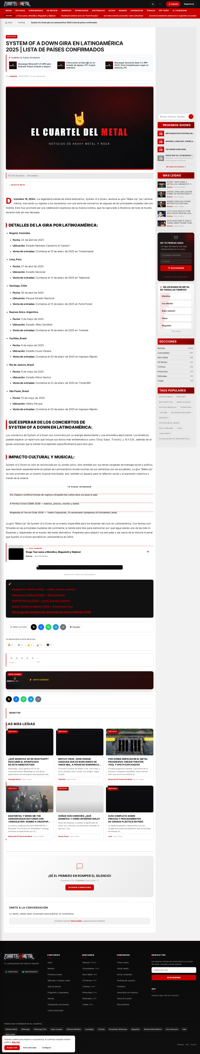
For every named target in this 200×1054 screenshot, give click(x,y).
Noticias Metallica (167, 407)
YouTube (163, 413)
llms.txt (193, 1045)
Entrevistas (81, 11)
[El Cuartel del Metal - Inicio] (17, 4)
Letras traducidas (55, 1010)
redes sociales (183, 402)
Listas (112, 11)
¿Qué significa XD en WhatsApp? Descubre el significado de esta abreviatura (28, 761)
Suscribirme (177, 268)
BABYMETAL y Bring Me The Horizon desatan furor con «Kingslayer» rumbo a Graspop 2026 (28, 818)
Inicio (9, 11)
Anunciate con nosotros (127, 992)
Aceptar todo (12, 1048)
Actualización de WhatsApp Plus (174, 439)
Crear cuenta (123, 962)
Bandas (123, 11)
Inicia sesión (76, 921)
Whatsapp (181, 397)
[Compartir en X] (34, 627)
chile (179, 428)
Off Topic (164, 11)
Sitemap (180, 1045)
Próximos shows (55, 974)
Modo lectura (20, 627)
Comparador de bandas (58, 1004)
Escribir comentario (79, 887)
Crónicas (66, 11)
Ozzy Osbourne (166, 428)
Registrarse (189, 4)
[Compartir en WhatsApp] (48, 627)
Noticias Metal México (169, 423)
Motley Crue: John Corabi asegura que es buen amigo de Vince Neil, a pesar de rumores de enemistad (79, 761)
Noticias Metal (166, 397)
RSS (187, 1045)
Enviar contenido (124, 974)
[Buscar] (160, 4)
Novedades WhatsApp (181, 413)
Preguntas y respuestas (58, 992)
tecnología (185, 407)
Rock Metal (89, 974)
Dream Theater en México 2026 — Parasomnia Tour (42, 606)
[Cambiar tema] (152, 4)
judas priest (165, 433)
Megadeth (163, 418)
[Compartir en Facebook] (41, 627)
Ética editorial (123, 1004)
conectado (38, 913)
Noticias (20, 11)
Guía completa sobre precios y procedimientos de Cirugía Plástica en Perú (125, 818)
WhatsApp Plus (166, 402)
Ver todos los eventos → (176, 167)
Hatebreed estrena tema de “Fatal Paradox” (68, 16)
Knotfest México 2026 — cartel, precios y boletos (41, 600)
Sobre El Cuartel (124, 998)
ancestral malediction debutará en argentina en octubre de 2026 (165, 16)
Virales (151, 11)
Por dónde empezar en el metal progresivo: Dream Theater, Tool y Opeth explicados (128, 761)
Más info (16, 1042)
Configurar (46, 1048)
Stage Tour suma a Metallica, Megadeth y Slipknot (22, 16)
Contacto (121, 986)
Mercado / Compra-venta (59, 980)
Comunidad (181, 11)
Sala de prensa (54, 986)
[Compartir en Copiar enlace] (63, 627)
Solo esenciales (29, 1048)
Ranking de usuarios (126, 980)
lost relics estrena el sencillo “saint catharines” (112, 16)
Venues (51, 998)
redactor (13, 76)
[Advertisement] (176, 71)
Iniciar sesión (123, 968)
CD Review (52, 11)
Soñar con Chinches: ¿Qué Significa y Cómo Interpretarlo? (79, 817)
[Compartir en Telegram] (56, 627)
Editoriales (98, 11)
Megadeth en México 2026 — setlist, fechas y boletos (44, 589)
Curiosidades (36, 11)
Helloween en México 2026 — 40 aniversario (38, 595)
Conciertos (137, 11)
